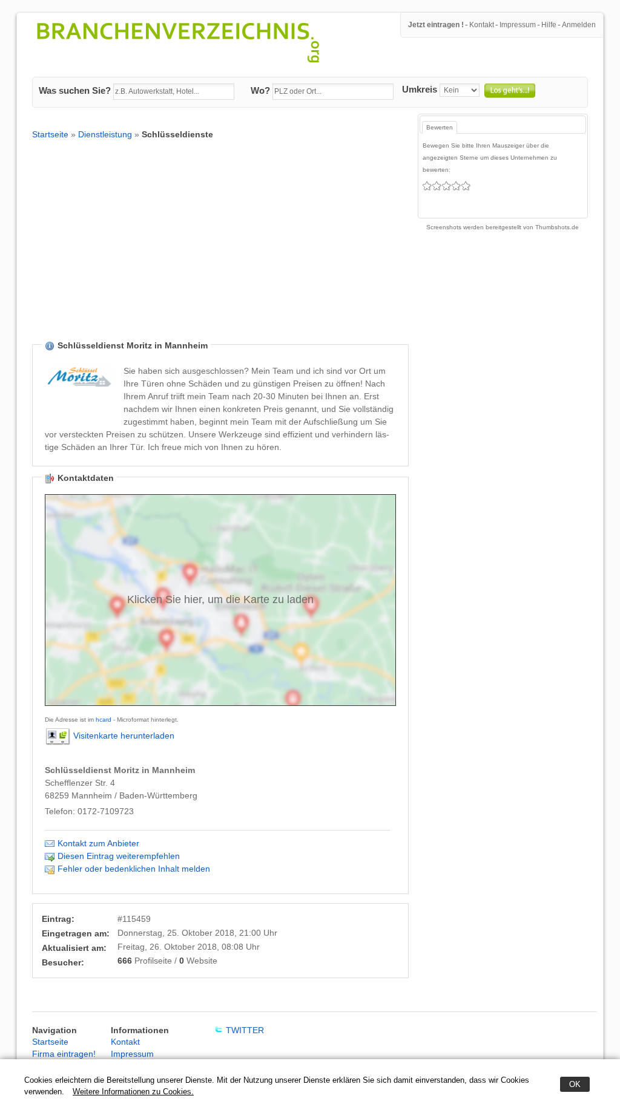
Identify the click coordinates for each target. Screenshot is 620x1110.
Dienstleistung (105, 134)
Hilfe (548, 25)
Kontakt (481, 25)
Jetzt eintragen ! (436, 25)
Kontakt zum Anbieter (98, 843)
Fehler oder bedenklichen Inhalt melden (134, 868)
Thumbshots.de (557, 227)
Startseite (50, 134)
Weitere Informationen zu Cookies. (133, 1091)
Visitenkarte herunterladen (123, 735)
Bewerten (439, 127)
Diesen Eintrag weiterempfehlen (119, 856)
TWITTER (245, 1030)
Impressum (518, 25)
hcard (103, 719)
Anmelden (579, 25)
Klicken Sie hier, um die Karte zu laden (220, 599)
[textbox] (173, 91)
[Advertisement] (220, 249)
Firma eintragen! (64, 1054)
